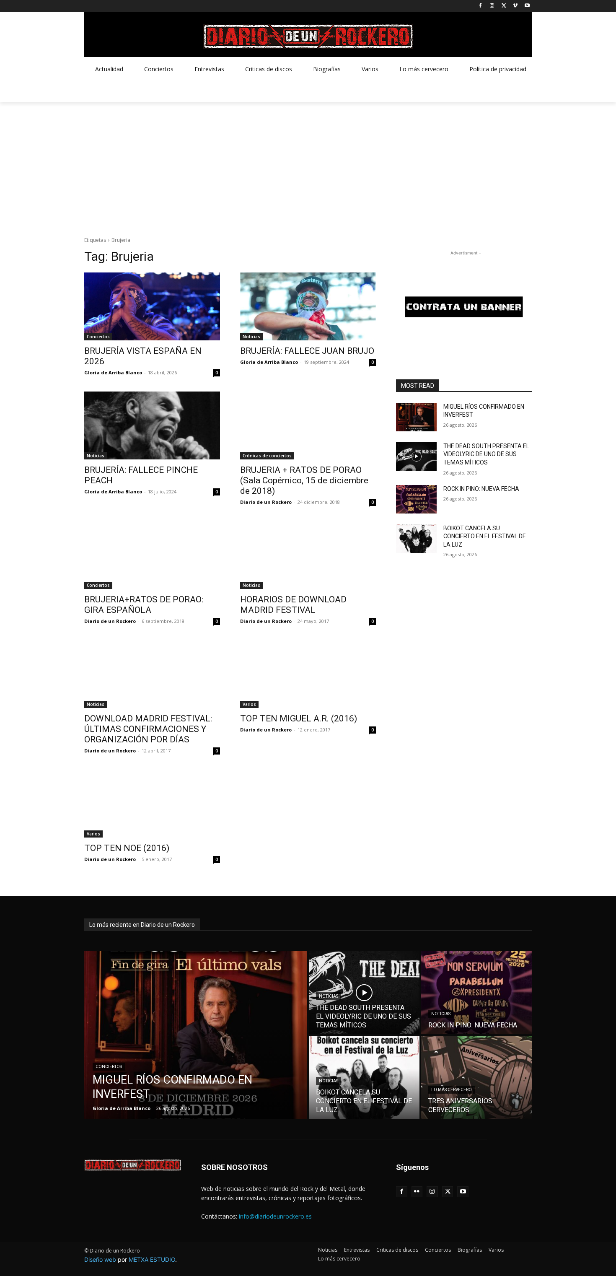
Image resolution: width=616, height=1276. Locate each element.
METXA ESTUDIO (152, 1259)
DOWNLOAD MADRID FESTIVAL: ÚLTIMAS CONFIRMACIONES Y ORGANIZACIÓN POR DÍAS (148, 728)
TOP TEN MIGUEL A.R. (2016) (298, 718)
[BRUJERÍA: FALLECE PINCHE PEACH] (152, 425)
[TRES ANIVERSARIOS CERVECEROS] (476, 1077)
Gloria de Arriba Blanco (113, 372)
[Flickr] (417, 1192)
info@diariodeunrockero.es (275, 1216)
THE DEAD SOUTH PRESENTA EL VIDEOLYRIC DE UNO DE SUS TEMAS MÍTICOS (486, 454)
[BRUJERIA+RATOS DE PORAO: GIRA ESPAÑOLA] (152, 555)
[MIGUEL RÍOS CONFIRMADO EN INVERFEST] (416, 417)
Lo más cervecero (451, 1089)
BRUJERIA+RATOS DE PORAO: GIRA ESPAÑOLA (143, 604)
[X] (504, 6)
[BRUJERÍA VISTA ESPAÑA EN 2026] (152, 306)
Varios (249, 704)
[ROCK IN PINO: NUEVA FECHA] (416, 499)
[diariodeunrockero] (308, 36)
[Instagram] (492, 6)
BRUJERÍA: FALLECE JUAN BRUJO (307, 351)
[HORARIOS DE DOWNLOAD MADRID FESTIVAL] (308, 555)
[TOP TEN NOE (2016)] (152, 804)
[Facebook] (480, 6)
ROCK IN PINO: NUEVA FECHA (481, 488)
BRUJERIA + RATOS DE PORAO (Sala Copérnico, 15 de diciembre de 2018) (304, 480)
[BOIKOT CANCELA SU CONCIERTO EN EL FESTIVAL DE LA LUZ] (416, 538)
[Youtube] (527, 6)
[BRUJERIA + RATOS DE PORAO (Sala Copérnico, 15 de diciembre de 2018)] (308, 425)
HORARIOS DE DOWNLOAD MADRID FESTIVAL (293, 604)
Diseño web (100, 1259)
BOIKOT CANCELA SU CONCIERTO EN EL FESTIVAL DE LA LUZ (484, 536)
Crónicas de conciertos (267, 456)
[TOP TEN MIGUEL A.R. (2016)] (308, 674)
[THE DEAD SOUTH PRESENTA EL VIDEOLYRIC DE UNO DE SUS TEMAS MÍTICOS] (416, 456)
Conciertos (98, 337)
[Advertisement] (308, 164)
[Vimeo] (515, 6)
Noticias (251, 337)
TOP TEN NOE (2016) (126, 848)
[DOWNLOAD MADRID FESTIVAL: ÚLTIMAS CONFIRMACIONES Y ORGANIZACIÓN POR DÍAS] (152, 674)
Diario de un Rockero (266, 502)
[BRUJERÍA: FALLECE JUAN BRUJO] (308, 306)
